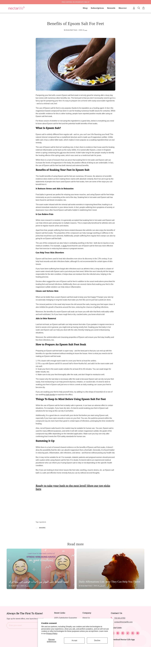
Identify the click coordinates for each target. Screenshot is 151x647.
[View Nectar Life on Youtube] (138, 633)
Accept (74, 640)
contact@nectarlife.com (123, 622)
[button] (97, 8)
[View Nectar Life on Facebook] (123, 633)
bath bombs (50, 394)
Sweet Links (59, 613)
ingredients (42, 522)
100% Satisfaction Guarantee (65, 618)
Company (86, 613)
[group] (75, 2)
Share (42, 528)
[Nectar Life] (16, 8)
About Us (86, 618)
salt (61, 153)
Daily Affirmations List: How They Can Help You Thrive (109, 581)
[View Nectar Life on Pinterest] (133, 633)
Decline (97, 640)
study (65, 246)
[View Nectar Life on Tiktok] (118, 633)
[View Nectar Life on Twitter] (128, 633)
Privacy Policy (51, 633)
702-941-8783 (119, 618)
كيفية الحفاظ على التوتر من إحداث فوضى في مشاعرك (39, 581)
